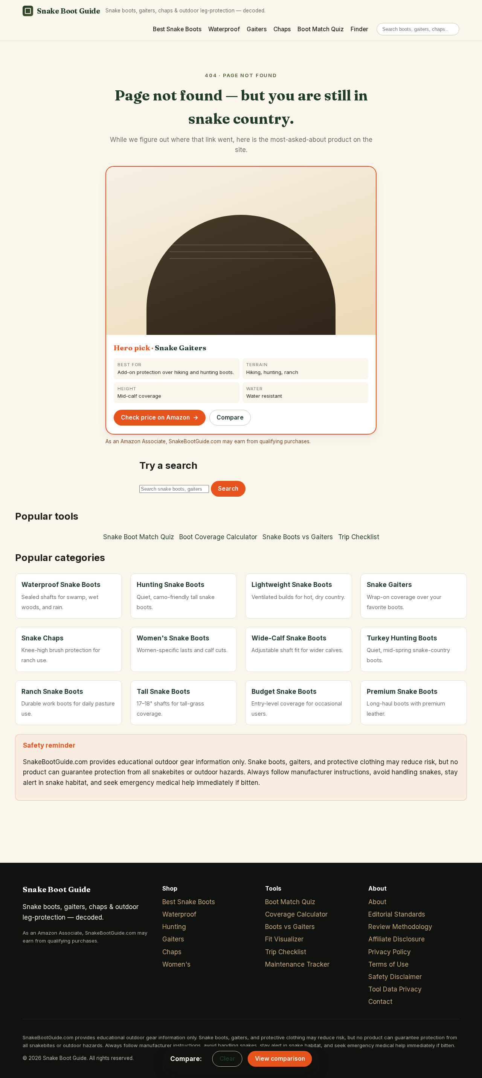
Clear (227, 1058)
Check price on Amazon (159, 417)
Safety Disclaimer (395, 977)
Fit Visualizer (284, 939)
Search (228, 488)
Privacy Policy (389, 952)
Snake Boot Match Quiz (138, 537)
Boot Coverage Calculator (218, 537)
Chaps (282, 29)
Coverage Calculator (296, 914)
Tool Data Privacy (395, 989)
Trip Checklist (358, 537)
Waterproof (224, 29)
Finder (359, 29)
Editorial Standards (396, 914)
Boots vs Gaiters (290, 927)
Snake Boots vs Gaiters (297, 537)
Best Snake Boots (177, 29)
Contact (380, 1001)
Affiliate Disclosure (396, 939)
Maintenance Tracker (297, 964)
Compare (230, 417)
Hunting (174, 927)
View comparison (280, 1058)
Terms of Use (388, 964)
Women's (176, 964)
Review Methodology (400, 927)
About (377, 902)
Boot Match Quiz (320, 29)
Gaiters (257, 29)
